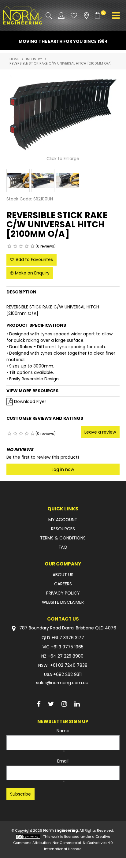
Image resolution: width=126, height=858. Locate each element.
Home (14, 59)
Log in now (63, 469)
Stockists (86, 15)
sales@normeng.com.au (62, 683)
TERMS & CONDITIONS (63, 538)
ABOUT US (63, 575)
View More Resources (32, 391)
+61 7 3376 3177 (67, 638)
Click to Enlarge (62, 158)
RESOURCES (63, 529)
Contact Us (63, 619)
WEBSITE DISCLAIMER (63, 602)
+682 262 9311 (67, 674)
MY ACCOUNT (62, 520)
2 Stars (15, 246)
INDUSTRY (34, 59)
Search (49, 15)
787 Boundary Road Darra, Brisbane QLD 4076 (67, 628)
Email (63, 761)
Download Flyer (30, 401)
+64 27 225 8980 (65, 656)
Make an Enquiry (32, 273)
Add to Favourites (34, 259)
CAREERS (63, 584)
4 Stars (26, 246)
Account (61, 15)
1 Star (9, 246)
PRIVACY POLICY (63, 593)
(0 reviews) (45, 246)
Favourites (74, 15)
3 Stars (21, 246)
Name (63, 731)
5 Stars (32, 246)
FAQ (63, 547)
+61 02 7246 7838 (68, 665)
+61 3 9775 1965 (67, 647)
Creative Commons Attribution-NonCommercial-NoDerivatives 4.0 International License (63, 842)
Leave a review (100, 432)
